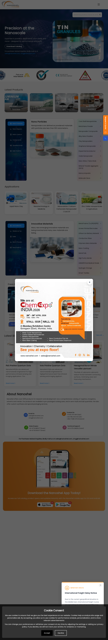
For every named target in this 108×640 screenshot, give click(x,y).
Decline (61, 633)
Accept (47, 633)
